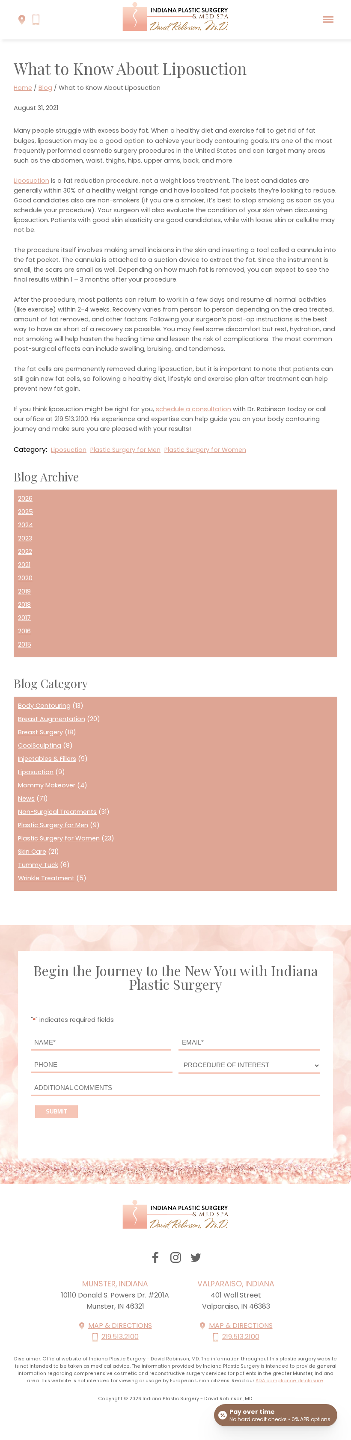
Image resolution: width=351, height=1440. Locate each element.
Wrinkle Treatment (46, 878)
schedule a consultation (193, 409)
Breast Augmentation (51, 719)
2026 (25, 498)
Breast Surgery (40, 732)
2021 (24, 565)
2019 (24, 591)
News (26, 798)
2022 (25, 551)
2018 (24, 604)
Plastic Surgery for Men (125, 449)
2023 (25, 538)
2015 (24, 644)
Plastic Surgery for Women (205, 449)
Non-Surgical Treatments (57, 812)
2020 (25, 578)
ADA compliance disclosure (289, 1381)
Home (23, 87)
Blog (45, 87)
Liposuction (31, 180)
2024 (25, 525)
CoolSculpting (39, 745)
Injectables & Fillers (47, 758)
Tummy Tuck (38, 865)
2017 (24, 618)
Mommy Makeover (46, 785)
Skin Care (32, 851)
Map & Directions (120, 1325)
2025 (25, 512)
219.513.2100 (120, 1337)
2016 (24, 631)
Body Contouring (44, 705)
